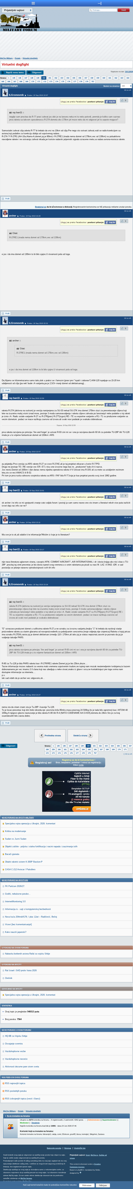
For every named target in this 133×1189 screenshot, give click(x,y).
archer (12, 215)
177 (74, 81)
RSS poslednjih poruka (15, 1091)
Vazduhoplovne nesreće (16, 1059)
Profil (7, 199)
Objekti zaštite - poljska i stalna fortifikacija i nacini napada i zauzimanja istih (41, 846)
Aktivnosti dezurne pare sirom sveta (22, 1066)
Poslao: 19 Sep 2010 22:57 (30, 452)
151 (49, 78)
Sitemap (67, 1148)
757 (92, 81)
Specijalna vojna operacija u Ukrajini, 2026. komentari (30, 823)
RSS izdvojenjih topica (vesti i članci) (22, 1098)
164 (127, 78)
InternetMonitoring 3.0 (15, 901)
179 (86, 81)
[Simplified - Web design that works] (80, 1172)
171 (38, 81)
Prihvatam (86, 1185)
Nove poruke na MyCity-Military (18, 818)
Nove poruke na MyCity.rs (15, 880)
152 (55, 78)
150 (43, 78)
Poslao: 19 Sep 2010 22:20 (30, 216)
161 (109, 78)
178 (80, 81)
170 (32, 81)
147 (25, 78)
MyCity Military (6, 58)
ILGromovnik (16, 95)
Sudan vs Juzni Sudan (15, 839)
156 (79, 78)
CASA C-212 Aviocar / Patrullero (20, 869)
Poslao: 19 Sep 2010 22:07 (37, 95)
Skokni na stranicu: (111, 86)
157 (85, 78)
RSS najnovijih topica (15, 1083)
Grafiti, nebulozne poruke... (17, 894)
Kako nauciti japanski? (15, 932)
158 (91, 78)
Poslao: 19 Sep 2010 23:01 (33, 490)
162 (115, 78)
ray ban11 (14, 398)
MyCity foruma (26, 1178)
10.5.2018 (129, 72)
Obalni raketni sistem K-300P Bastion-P (23, 862)
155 (73, 78)
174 (56, 81)
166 (8, 81)
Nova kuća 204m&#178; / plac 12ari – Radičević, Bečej (31, 917)
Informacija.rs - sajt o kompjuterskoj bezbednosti (28, 909)
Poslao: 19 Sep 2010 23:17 (33, 549)
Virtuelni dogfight (30, 58)
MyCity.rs (94, 1155)
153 (61, 78)
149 (37, 78)
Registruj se (40, 207)
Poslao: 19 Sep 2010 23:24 (37, 584)
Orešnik (8, 978)
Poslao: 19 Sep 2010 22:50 (33, 398)
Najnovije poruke (54, 1148)
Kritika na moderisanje (15, 831)
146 (19, 78)
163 (121, 78)
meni (33, 3)
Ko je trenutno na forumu (18, 1116)
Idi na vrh (128, 754)
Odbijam (103, 1185)
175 (62, 81)
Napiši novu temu (15, 72)
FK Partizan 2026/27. (15, 886)
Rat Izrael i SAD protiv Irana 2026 (21, 970)
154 (67, 78)
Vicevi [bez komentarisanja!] (18, 924)
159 (97, 78)
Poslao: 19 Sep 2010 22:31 (37, 323)
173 (50, 81)
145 (13, 78)
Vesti (88, 1155)
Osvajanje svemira (14, 1043)
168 (20, 81)
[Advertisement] (66, 45)
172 (44, 81)
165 (2, 81)
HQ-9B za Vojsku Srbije (16, 1036)
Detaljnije (36, 1123)
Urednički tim (79, 1148)
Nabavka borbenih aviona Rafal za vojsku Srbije (27, 953)
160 (103, 78)
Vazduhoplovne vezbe (15, 1051)
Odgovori (37, 72)
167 (14, 81)
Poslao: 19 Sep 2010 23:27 (30, 695)
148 (31, 78)
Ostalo (17, 58)
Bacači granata (12, 854)
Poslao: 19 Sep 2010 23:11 (30, 522)
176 (68, 81)
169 (26, 81)
